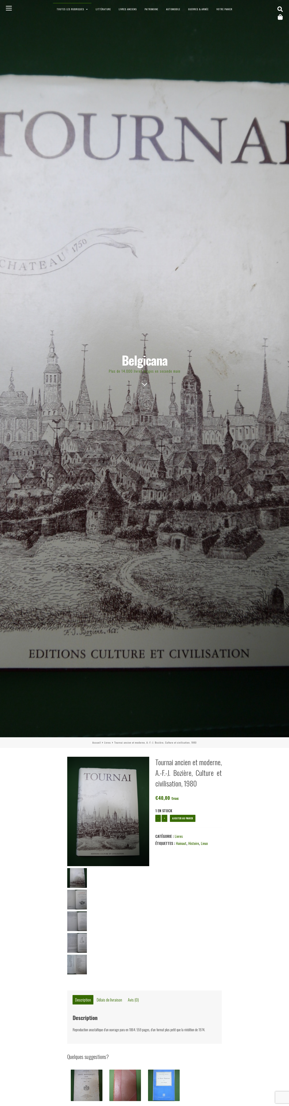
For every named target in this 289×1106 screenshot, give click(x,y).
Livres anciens (128, 9)
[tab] (83, 1000)
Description (83, 1000)
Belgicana (145, 360)
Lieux (204, 843)
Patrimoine (151, 9)
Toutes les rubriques (70, 9)
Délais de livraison (109, 1000)
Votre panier (224, 9)
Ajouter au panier (182, 818)
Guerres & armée (198, 9)
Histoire (193, 843)
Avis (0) (133, 1000)
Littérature (103, 9)
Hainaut (181, 843)
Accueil (96, 742)
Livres (107, 742)
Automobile (173, 9)
